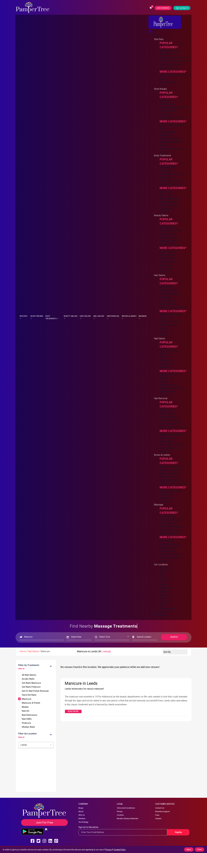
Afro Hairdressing (168, 325)
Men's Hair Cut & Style (170, 315)
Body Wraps (166, 170)
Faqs (157, 815)
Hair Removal (113, 316)
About (81, 811)
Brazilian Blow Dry (168, 290)
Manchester (165, 588)
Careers (158, 818)
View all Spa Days (168, 82)
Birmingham (165, 568)
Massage (143, 316)
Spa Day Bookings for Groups (174, 61)
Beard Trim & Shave (169, 321)
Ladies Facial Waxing (170, 420)
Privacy (120, 811)
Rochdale (164, 595)
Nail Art (25, 711)
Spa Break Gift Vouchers (172, 148)
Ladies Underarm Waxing (172, 427)
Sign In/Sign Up (161, 611)
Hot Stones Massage (170, 544)
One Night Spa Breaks (170, 138)
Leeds (163, 581)
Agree (188, 849)
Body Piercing (166, 177)
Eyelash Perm (166, 494)
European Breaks (168, 132)
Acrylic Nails (166, 353)
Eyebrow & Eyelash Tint (171, 466)
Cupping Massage (168, 533)
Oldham (163, 591)
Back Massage (167, 551)
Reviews (81, 818)
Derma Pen (165, 265)
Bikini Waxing (166, 410)
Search (174, 637)
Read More (73, 711)
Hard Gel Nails (166, 363)
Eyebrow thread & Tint (170, 470)
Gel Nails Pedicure (169, 385)
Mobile (163, 357)
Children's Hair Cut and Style (173, 307)
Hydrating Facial (167, 234)
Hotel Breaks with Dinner (171, 117)
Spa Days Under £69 (170, 51)
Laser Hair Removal (169, 448)
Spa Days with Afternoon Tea (174, 57)
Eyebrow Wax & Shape (171, 473)
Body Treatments (51, 317)
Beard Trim (165, 318)
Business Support (162, 811)
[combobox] (36, 745)
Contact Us (159, 808)
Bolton (163, 571)
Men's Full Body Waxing (171, 444)
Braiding (164, 328)
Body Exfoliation (168, 167)
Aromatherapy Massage (172, 526)
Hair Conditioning (168, 300)
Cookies (120, 815)
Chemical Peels (167, 261)
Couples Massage (168, 523)
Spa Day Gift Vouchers (171, 64)
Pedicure (164, 381)
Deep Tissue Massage (171, 519)
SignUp (178, 832)
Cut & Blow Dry (167, 287)
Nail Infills (164, 378)
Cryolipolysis (166, 208)
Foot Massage (167, 541)
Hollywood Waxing (169, 417)
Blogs (80, 808)
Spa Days (23, 316)
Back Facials (166, 195)
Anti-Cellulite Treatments (171, 174)
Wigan (163, 605)
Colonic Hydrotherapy (170, 184)
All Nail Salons (29, 675)
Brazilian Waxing (168, 413)
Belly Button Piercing (170, 202)
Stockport (165, 601)
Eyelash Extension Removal (173, 483)
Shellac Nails (166, 360)
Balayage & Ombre (169, 304)
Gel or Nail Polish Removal (173, 388)
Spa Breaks (165, 135)
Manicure (164, 367)
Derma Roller (166, 268)
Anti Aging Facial (168, 227)
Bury (162, 574)
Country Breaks (167, 104)
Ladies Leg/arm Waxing (171, 434)
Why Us (81, 815)
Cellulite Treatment (169, 258)
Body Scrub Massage (170, 554)
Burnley (163, 578)
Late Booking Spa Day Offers (174, 107)
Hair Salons (85, 316)
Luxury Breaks (166, 114)
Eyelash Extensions (169, 476)
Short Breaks (36, 316)
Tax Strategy (83, 822)
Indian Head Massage (170, 530)
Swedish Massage (169, 547)
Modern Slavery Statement (127, 818)
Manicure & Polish (168, 374)
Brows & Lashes (129, 316)
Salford (163, 598)
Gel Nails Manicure (169, 350)
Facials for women (169, 244)
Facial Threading (168, 438)
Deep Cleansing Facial (170, 230)
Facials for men (167, 251)
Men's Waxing (166, 441)
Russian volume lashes (171, 491)
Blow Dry (164, 331)
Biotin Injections (167, 255)
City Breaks (165, 100)
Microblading (166, 498)
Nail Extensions (167, 391)
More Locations (167, 608)
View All (163, 85)
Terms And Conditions (126, 808)
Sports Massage (168, 516)
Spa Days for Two (168, 54)
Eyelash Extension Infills (171, 480)
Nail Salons (98, 316)
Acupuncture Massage (171, 557)
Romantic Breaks (168, 110)
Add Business (160, 615)
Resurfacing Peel (168, 240)
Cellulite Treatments (169, 205)
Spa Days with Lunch (170, 67)
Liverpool (164, 584)
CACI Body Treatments (171, 180)
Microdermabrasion (169, 237)
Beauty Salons (70, 316)
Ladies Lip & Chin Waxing (172, 423)
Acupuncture (166, 191)
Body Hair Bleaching (169, 198)
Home (157, 35)
